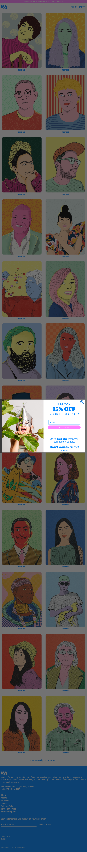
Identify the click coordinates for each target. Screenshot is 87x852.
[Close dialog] (82, 402)
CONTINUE (64, 427)
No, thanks (64, 450)
